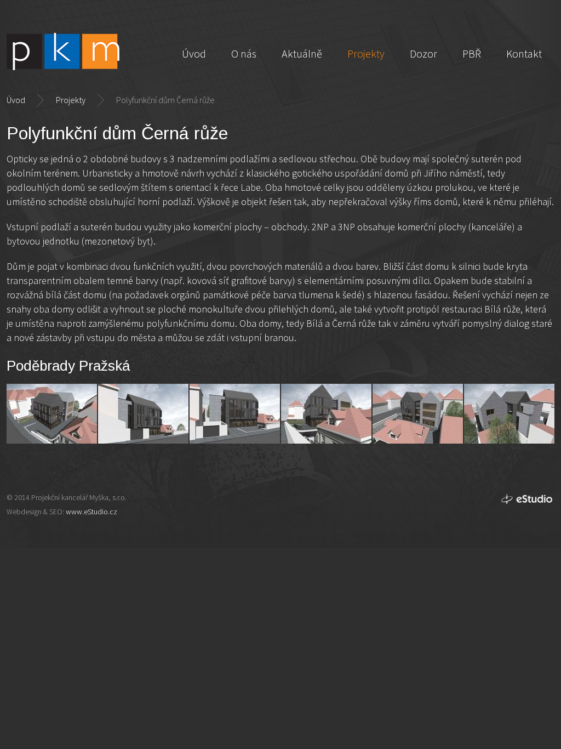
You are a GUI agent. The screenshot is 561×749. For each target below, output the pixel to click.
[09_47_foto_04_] (326, 414)
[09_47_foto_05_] (418, 414)
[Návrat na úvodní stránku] (63, 51)
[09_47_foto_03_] (235, 414)
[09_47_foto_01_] (52, 414)
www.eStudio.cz (91, 512)
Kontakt (524, 53)
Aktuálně (302, 53)
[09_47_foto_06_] (509, 414)
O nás (243, 53)
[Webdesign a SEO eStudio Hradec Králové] (527, 500)
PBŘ (471, 53)
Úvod (16, 99)
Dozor (423, 53)
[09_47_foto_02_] (143, 414)
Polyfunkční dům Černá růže (165, 99)
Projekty (70, 99)
